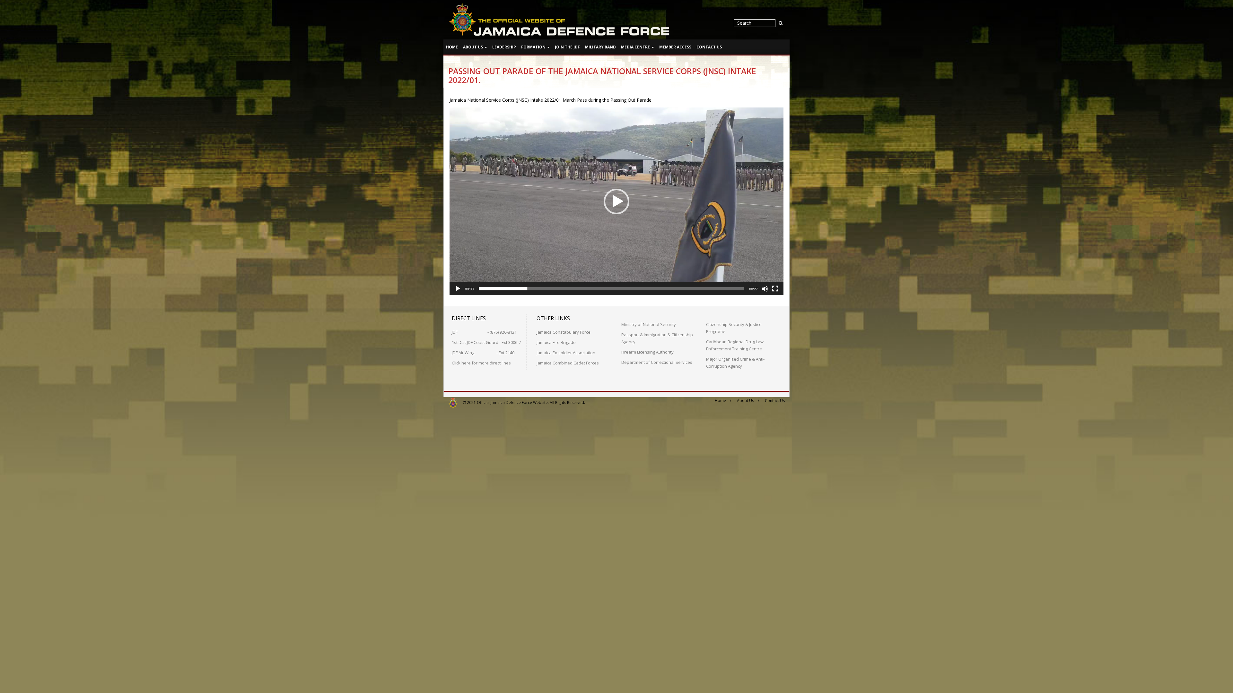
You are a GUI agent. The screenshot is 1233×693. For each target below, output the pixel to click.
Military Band (600, 47)
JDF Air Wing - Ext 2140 (483, 352)
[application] (616, 201)
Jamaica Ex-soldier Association (566, 352)
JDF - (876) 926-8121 (484, 332)
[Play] (458, 289)
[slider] (611, 288)
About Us (473, 47)
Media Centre (636, 47)
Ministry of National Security (648, 324)
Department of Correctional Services (656, 362)
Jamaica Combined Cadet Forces (568, 363)
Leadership (504, 47)
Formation (534, 47)
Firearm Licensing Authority (647, 352)
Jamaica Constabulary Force (563, 332)
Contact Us (709, 47)
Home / (723, 400)
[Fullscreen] (775, 289)
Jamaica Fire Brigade (556, 342)
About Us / (748, 400)
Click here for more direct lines (481, 363)
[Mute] (765, 289)
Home (452, 47)
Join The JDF (567, 47)
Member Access (675, 47)
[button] (616, 201)
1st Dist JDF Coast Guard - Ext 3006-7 (486, 342)
